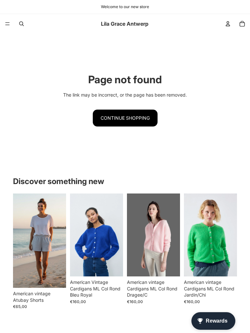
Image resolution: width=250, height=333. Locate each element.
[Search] (21, 24)
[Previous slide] (20, 240)
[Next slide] (59, 240)
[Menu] (7, 23)
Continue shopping (125, 118)
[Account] (228, 24)
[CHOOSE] (56, 278)
